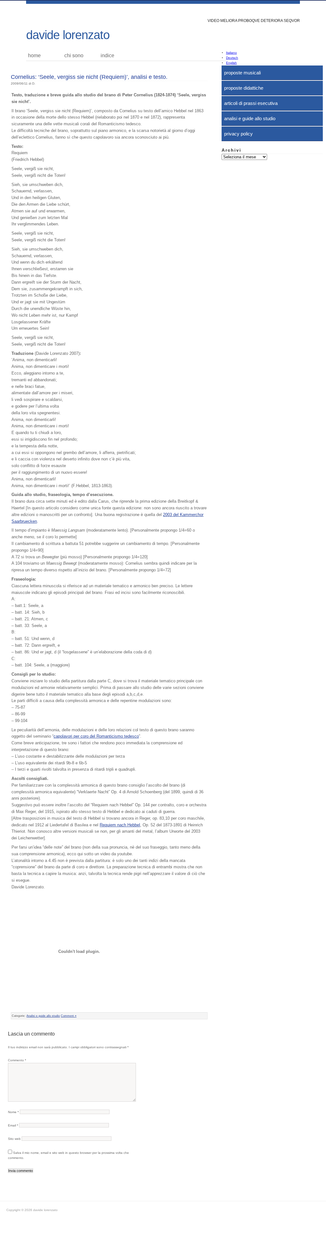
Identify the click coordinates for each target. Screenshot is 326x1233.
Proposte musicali (242, 72)
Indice (107, 55)
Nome (13, 1112)
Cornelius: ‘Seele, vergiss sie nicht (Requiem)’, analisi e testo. (89, 77)
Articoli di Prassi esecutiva (251, 103)
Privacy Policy (238, 133)
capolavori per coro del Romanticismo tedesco (96, 736)
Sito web (14, 1138)
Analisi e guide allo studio (249, 118)
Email (13, 1125)
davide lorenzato (68, 35)
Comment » (68, 1015)
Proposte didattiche (243, 88)
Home (34, 55)
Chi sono (73, 55)
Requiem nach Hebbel (120, 825)
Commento (17, 1060)
